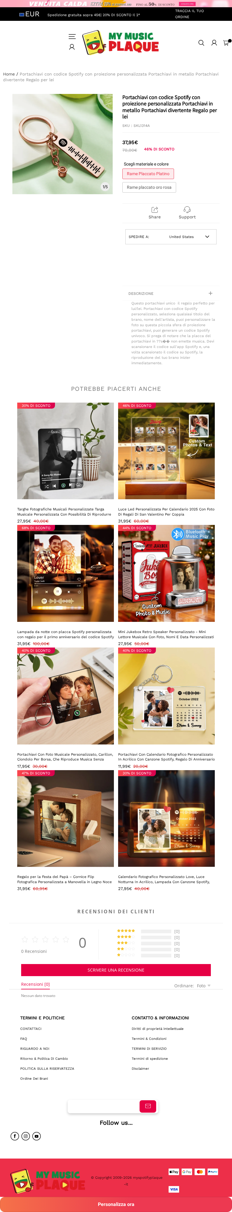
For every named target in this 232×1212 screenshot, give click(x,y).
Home (9, 74)
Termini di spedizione (150, 1058)
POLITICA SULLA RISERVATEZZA (47, 1068)
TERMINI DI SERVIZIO (149, 1048)
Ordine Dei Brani (34, 1078)
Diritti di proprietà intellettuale (158, 1029)
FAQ (23, 1039)
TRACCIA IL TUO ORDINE (189, 14)
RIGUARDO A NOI (34, 1048)
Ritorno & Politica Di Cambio (44, 1058)
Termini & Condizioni (149, 1039)
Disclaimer (140, 1068)
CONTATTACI (30, 1029)
